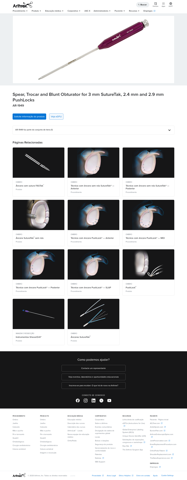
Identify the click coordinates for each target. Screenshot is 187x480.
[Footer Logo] (19, 475)
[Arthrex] (23, 5)
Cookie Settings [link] (167, 475)
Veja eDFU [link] (56, 116)
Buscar (142, 4)
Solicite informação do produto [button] (29, 116)
